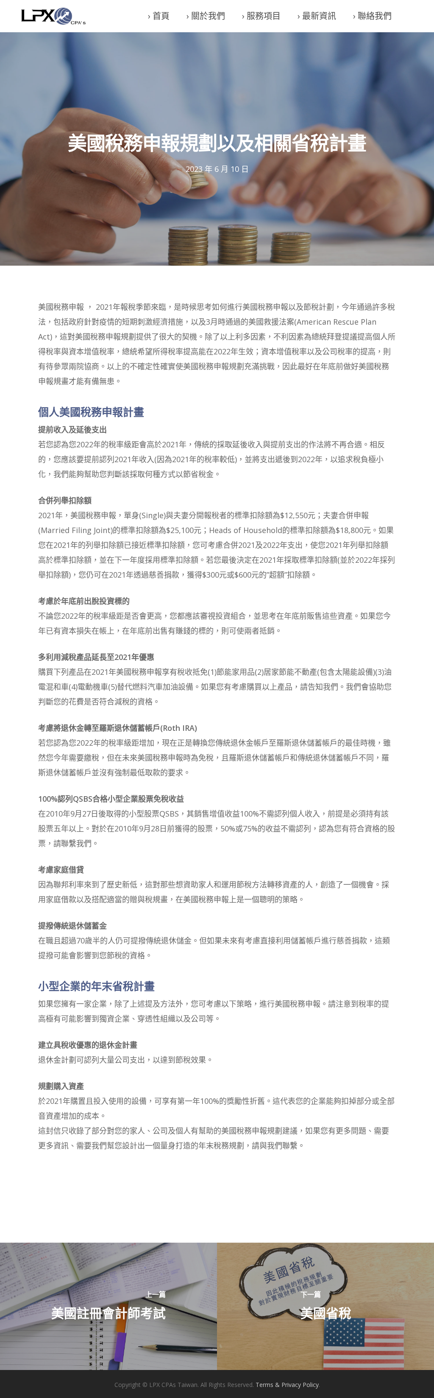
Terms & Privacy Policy (287, 1385)
